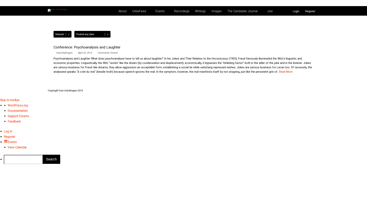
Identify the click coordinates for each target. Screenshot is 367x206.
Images (216, 11)
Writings (200, 11)
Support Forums (18, 116)
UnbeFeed (139, 11)
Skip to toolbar (9, 100)
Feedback (14, 121)
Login (296, 11)
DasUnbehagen (64, 53)
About (123, 11)
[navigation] (183, 133)
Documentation (18, 111)
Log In (8, 131)
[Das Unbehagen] (58, 9)
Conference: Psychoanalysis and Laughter (87, 47)
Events (160, 11)
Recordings (181, 11)
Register (310, 11)
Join (270, 11)
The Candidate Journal (242, 11)
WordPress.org (18, 105)
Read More (286, 71)
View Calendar (17, 147)
